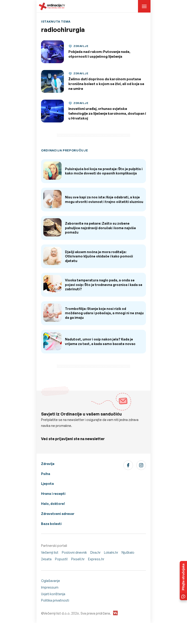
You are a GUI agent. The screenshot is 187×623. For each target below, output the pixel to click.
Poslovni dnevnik (74, 552)
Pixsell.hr (78, 559)
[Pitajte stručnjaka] (183, 580)
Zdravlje (48, 464)
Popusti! (61, 559)
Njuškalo (128, 552)
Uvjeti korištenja (53, 594)
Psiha (45, 474)
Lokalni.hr (111, 552)
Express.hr (96, 559)
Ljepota (47, 483)
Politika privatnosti (55, 600)
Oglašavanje (50, 581)
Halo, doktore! (53, 504)
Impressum (49, 587)
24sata (46, 559)
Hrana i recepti (53, 494)
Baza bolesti (51, 524)
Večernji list (49, 552)
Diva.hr (95, 552)
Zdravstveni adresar (57, 514)
